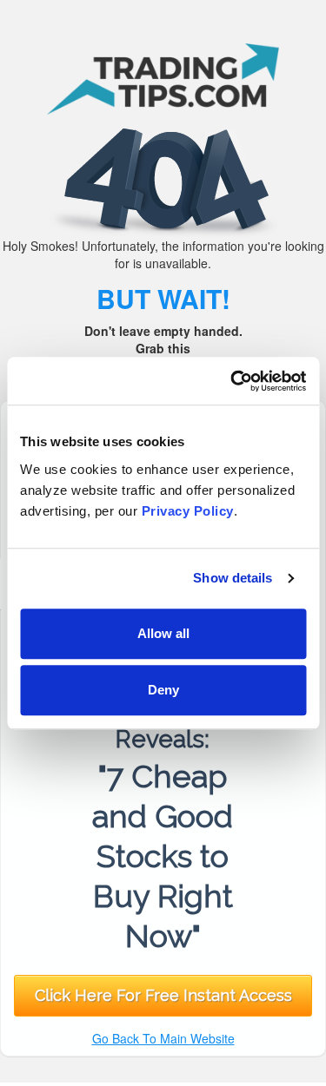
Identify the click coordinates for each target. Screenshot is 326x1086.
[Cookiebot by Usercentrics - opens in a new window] (232, 381)
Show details (232, 577)
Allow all (163, 633)
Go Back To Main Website (163, 1038)
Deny (163, 689)
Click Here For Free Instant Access (163, 995)
